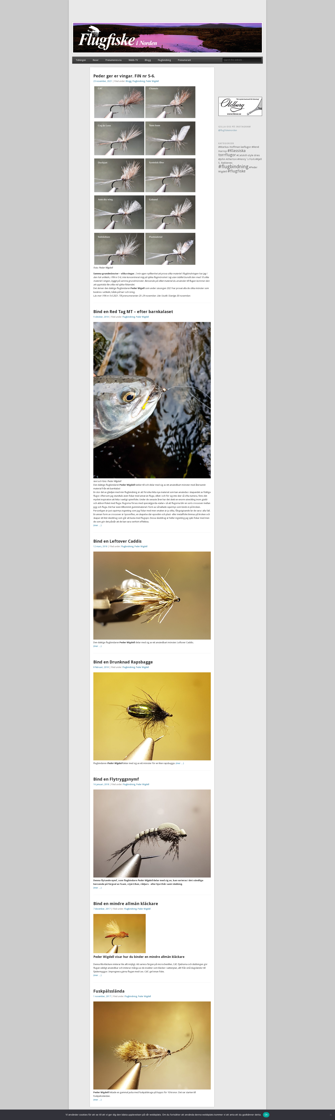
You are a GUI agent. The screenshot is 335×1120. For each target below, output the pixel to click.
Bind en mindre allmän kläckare (125, 903)
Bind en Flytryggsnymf (116, 779)
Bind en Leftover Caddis (117, 541)
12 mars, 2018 (100, 546)
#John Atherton (227, 159)
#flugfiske (236, 171)
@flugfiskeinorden (227, 130)
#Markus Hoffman (229, 147)
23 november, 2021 (102, 81)
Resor (96, 60)
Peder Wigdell (152, 81)
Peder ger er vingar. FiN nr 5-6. (124, 76)
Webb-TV (133, 60)
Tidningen (81, 60)
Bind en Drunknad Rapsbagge (123, 662)
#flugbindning (233, 166)
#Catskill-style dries (248, 155)
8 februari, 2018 (101, 667)
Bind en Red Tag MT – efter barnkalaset (133, 311)
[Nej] (330, 1115)
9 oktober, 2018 (101, 317)
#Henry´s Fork (246, 159)
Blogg (148, 60)
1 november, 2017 (102, 996)
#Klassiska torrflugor (232, 153)
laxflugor (246, 147)
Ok (266, 1114)
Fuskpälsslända (109, 991)
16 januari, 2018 (101, 784)
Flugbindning (164, 60)
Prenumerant (184, 60)
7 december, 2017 (101, 909)
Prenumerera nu (114, 60)
